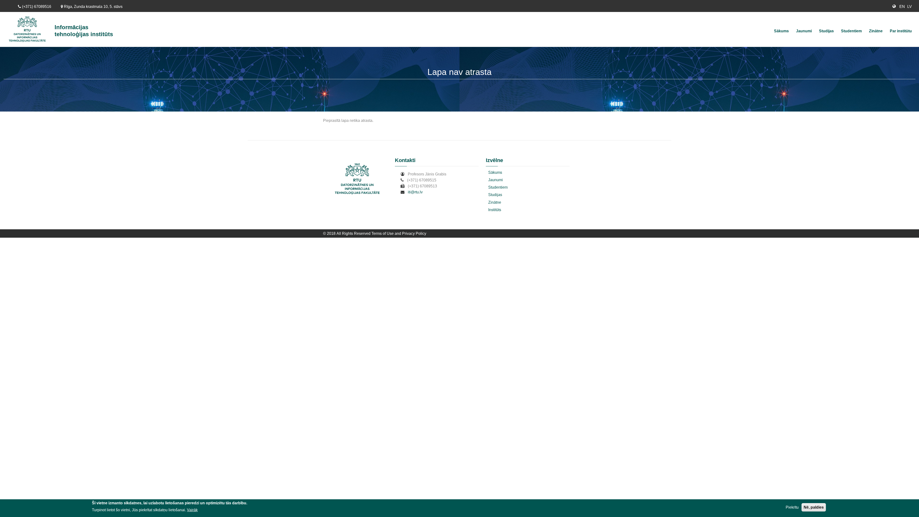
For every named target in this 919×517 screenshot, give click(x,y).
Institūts (494, 210)
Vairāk (192, 510)
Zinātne (876, 31)
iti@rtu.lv (415, 192)
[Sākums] (29, 29)
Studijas (826, 31)
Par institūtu (901, 31)
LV (909, 7)
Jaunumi (804, 31)
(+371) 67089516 (36, 7)
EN (902, 7)
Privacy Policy (414, 233)
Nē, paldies (814, 507)
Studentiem (851, 31)
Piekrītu (792, 507)
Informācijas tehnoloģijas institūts (84, 30)
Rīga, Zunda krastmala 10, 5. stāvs (93, 7)
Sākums (781, 31)
